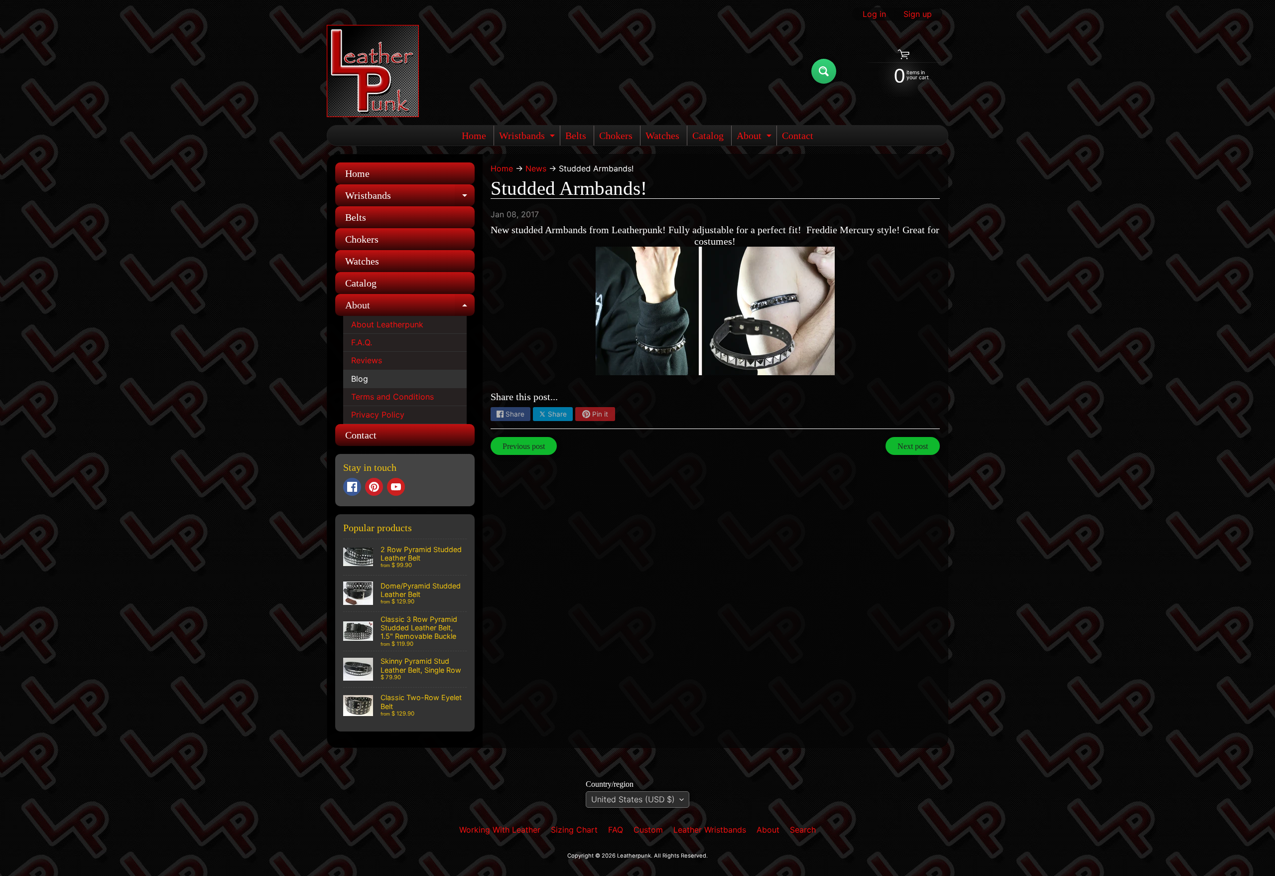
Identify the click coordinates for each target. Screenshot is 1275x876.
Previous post (524, 446)
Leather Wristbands (709, 830)
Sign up (917, 14)
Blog (359, 379)
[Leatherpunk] (373, 71)
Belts (575, 135)
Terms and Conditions (392, 397)
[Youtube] (396, 487)
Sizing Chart (574, 830)
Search (803, 830)
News (535, 168)
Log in (874, 14)
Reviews (366, 360)
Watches (662, 135)
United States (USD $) (633, 799)
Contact (797, 135)
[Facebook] (352, 487)
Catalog (708, 135)
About (755, 138)
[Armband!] (715, 311)
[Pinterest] (374, 487)
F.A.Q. (361, 342)
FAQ (615, 830)
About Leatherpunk (387, 324)
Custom (648, 830)
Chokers (616, 135)
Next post (912, 446)
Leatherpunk (634, 855)
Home (474, 135)
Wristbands (528, 138)
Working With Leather (499, 830)
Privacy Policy (377, 415)
